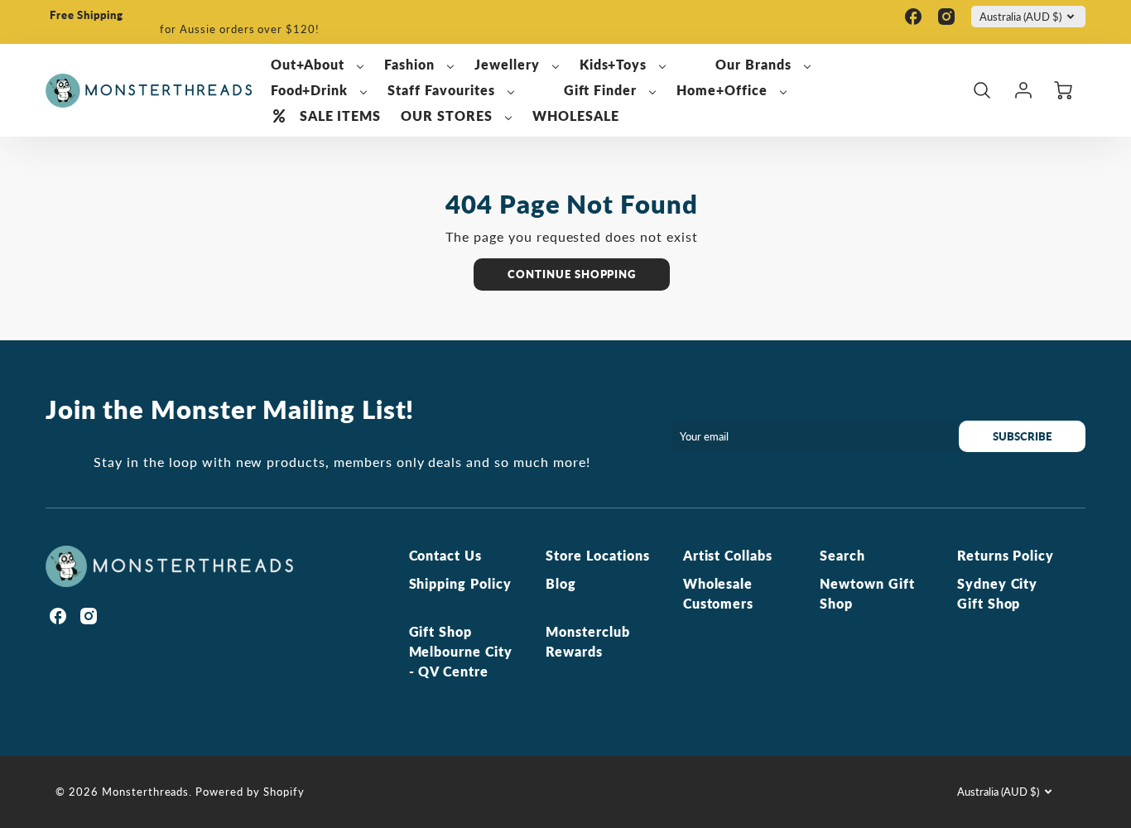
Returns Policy (1005, 555)
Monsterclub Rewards (588, 641)
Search (842, 555)
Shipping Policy (460, 583)
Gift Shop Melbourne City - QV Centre (461, 651)
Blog (561, 583)
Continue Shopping (572, 274)
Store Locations (597, 555)
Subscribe (1022, 436)
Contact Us (446, 555)
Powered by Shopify (249, 791)
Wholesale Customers (718, 593)
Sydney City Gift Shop (997, 593)
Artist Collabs (727, 555)
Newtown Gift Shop (867, 593)
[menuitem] (318, 65)
